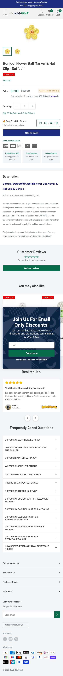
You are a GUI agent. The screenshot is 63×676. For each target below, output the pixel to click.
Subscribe (32, 353)
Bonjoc (7, 80)
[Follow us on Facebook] (5, 639)
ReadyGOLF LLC (16, 670)
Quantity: (7, 106)
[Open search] (41, 11)
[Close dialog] (57, 310)
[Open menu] (5, 11)
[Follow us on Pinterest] (16, 639)
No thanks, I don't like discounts (31, 359)
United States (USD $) (14, 625)
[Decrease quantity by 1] (17, 106)
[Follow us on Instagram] (10, 639)
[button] (27, 418)
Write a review (31, 268)
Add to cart (31, 132)
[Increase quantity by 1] (32, 106)
